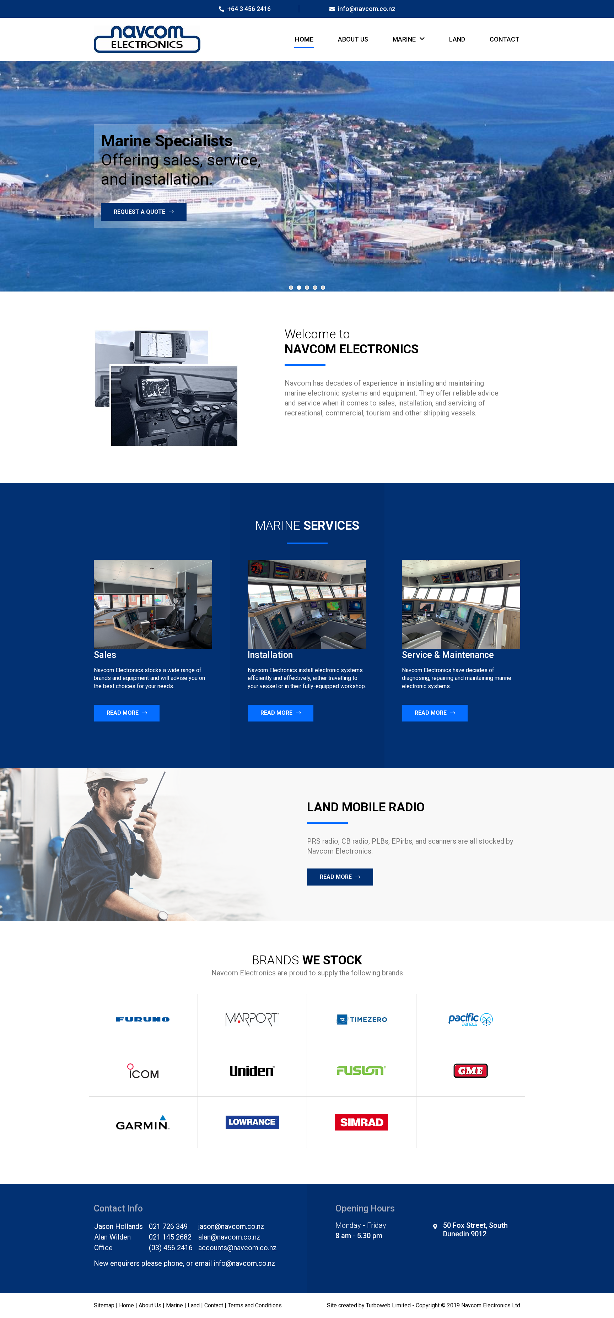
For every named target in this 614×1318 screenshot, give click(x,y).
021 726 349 (168, 1226)
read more (336, 876)
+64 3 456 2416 (248, 8)
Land (457, 39)
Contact (504, 39)
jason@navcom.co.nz (231, 1226)
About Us (353, 39)
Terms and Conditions (255, 1305)
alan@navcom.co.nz (229, 1237)
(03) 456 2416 (171, 1247)
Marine (404, 39)
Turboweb (378, 1305)
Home (304, 39)
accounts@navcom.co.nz (237, 1247)
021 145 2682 (170, 1237)
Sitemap (104, 1305)
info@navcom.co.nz (365, 8)
